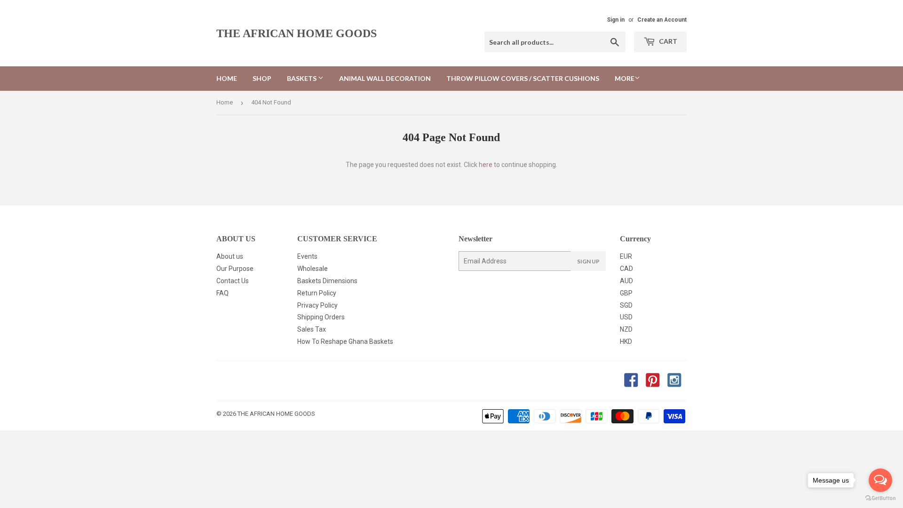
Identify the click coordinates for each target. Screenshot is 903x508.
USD (626, 317)
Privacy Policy (317, 305)
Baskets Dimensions (327, 281)
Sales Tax (311, 329)
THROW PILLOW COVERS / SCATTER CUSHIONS (522, 78)
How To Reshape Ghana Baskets (345, 341)
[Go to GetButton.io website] (880, 498)
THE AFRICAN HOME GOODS (296, 33)
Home (226, 78)
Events (307, 256)
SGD (626, 305)
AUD (626, 281)
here (485, 164)
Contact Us (232, 281)
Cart (667, 41)
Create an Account (662, 19)
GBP (626, 293)
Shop (262, 78)
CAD (626, 268)
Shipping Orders (321, 317)
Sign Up (588, 261)
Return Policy (316, 293)
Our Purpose (234, 268)
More (624, 78)
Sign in (616, 19)
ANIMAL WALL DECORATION (385, 78)
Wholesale (312, 268)
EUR (626, 256)
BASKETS (302, 78)
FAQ (222, 293)
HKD (626, 341)
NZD (626, 329)
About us (229, 256)
